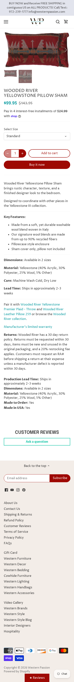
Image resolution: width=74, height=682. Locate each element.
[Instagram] (18, 490)
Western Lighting (16, 581)
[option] (37, 50)
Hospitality (12, 631)
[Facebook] (6, 490)
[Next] (65, 50)
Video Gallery (13, 603)
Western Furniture (17, 559)
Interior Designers (17, 626)
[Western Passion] (37, 22)
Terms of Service (16, 532)
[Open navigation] (6, 21)
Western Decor (15, 564)
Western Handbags (18, 587)
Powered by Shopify (17, 671)
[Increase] (22, 153)
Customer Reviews (17, 526)
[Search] (58, 22)
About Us (10, 503)
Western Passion (39, 668)
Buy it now (37, 165)
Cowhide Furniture (17, 576)
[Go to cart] (66, 22)
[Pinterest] (23, 490)
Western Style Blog (18, 620)
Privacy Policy (14, 538)
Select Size (11, 129)
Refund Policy (14, 520)
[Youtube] (12, 490)
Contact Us (12, 509)
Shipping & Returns (18, 514)
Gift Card (10, 553)
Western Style (14, 614)
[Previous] (8, 50)
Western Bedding (16, 570)
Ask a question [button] (37, 442)
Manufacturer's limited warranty (28, 327)
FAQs (8, 543)
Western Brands (16, 608)
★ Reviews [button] (37, 678)
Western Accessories (19, 593)
